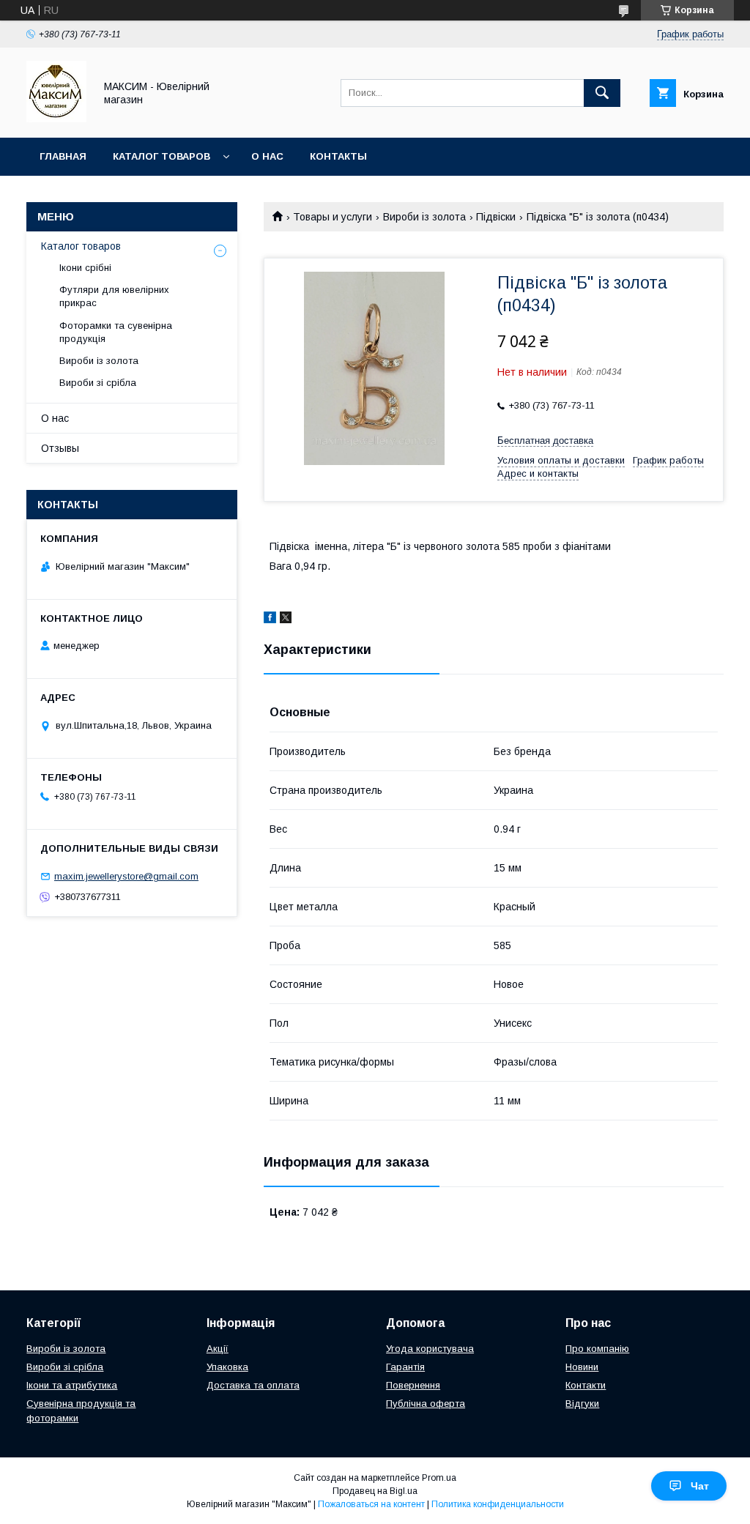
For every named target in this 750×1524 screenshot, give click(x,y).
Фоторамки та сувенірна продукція (115, 332)
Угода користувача (430, 1348)
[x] (286, 619)
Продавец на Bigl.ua (375, 1491)
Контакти (585, 1385)
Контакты (338, 156)
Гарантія (405, 1366)
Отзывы (60, 448)
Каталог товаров (161, 156)
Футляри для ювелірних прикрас (114, 296)
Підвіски (496, 217)
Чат (700, 1486)
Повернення (413, 1385)
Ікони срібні (85, 267)
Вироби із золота (424, 217)
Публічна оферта (425, 1403)
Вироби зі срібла (97, 382)
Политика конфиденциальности (497, 1504)
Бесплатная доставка (545, 440)
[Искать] (602, 93)
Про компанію (597, 1348)
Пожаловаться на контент (371, 1504)
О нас (267, 156)
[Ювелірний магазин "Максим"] (56, 118)
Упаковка (227, 1366)
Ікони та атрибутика (71, 1385)
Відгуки (582, 1403)
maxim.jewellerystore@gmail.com (126, 876)
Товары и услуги (332, 217)
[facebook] (270, 619)
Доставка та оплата (253, 1385)
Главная (63, 156)
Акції (218, 1348)
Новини (581, 1366)
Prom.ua (439, 1478)
